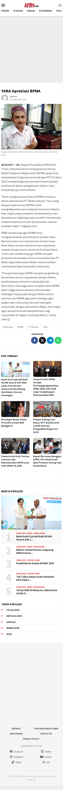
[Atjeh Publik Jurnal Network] (31, 4)
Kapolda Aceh (14, 616)
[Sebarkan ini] (34, 340)
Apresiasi (8, 326)
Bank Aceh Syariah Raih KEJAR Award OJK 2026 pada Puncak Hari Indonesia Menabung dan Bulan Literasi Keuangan (14, 387)
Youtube (48, 756)
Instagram (18, 756)
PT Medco (33, 326)
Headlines (21, 533)
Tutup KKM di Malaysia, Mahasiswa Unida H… (36, 592)
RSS (48, 762)
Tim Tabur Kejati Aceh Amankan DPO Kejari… (35, 578)
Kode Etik (46, 733)
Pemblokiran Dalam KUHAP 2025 (35, 563)
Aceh (9, 634)
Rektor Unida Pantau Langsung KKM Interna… (34, 551)
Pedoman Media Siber (46, 728)
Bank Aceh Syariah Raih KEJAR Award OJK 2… (34, 538)
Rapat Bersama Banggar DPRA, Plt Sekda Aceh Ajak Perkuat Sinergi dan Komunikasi (47, 461)
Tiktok (18, 762)
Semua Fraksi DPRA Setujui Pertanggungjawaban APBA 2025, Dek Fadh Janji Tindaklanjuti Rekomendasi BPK (46, 387)
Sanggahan (16, 733)
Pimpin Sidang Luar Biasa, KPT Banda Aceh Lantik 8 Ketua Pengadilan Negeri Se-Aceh (46, 426)
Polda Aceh (13, 610)
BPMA (21, 326)
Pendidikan (39, 547)
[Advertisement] (31, 49)
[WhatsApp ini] (58, 340)
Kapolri (11, 622)
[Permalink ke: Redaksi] (4, 97)
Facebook (18, 751)
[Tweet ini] (42, 340)
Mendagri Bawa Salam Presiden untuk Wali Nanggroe (14, 422)
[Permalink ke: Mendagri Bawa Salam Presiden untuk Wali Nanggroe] (15, 409)
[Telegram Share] (50, 340)
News (29, 533)
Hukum (30, 560)
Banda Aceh (12, 628)
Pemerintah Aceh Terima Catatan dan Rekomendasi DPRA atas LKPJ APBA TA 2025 (15, 461)
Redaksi (16, 728)
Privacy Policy (31, 738)
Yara (45, 326)
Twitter (48, 751)
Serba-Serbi (39, 533)
